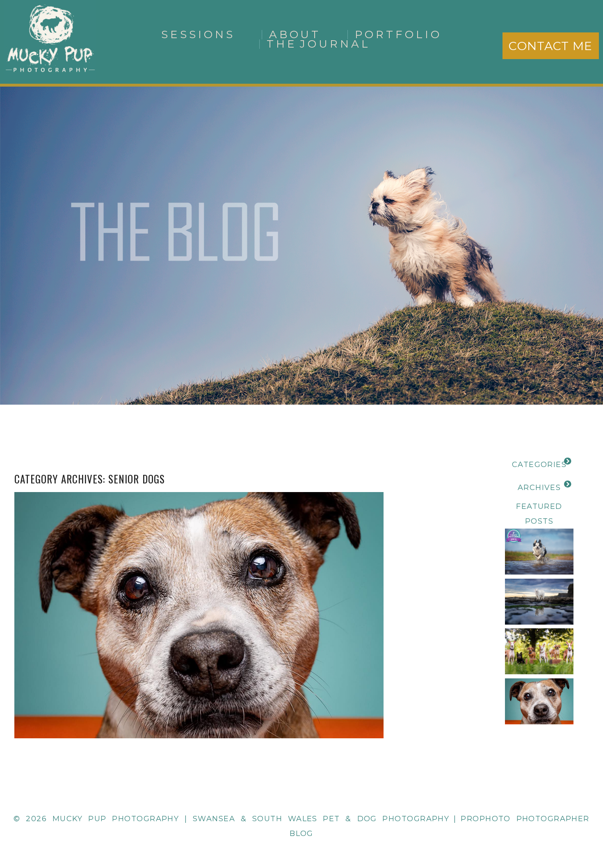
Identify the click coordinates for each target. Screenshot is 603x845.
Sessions (198, 34)
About (295, 34)
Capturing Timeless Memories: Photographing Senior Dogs (197, 595)
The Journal (319, 43)
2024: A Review (539, 584)
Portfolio (398, 34)
